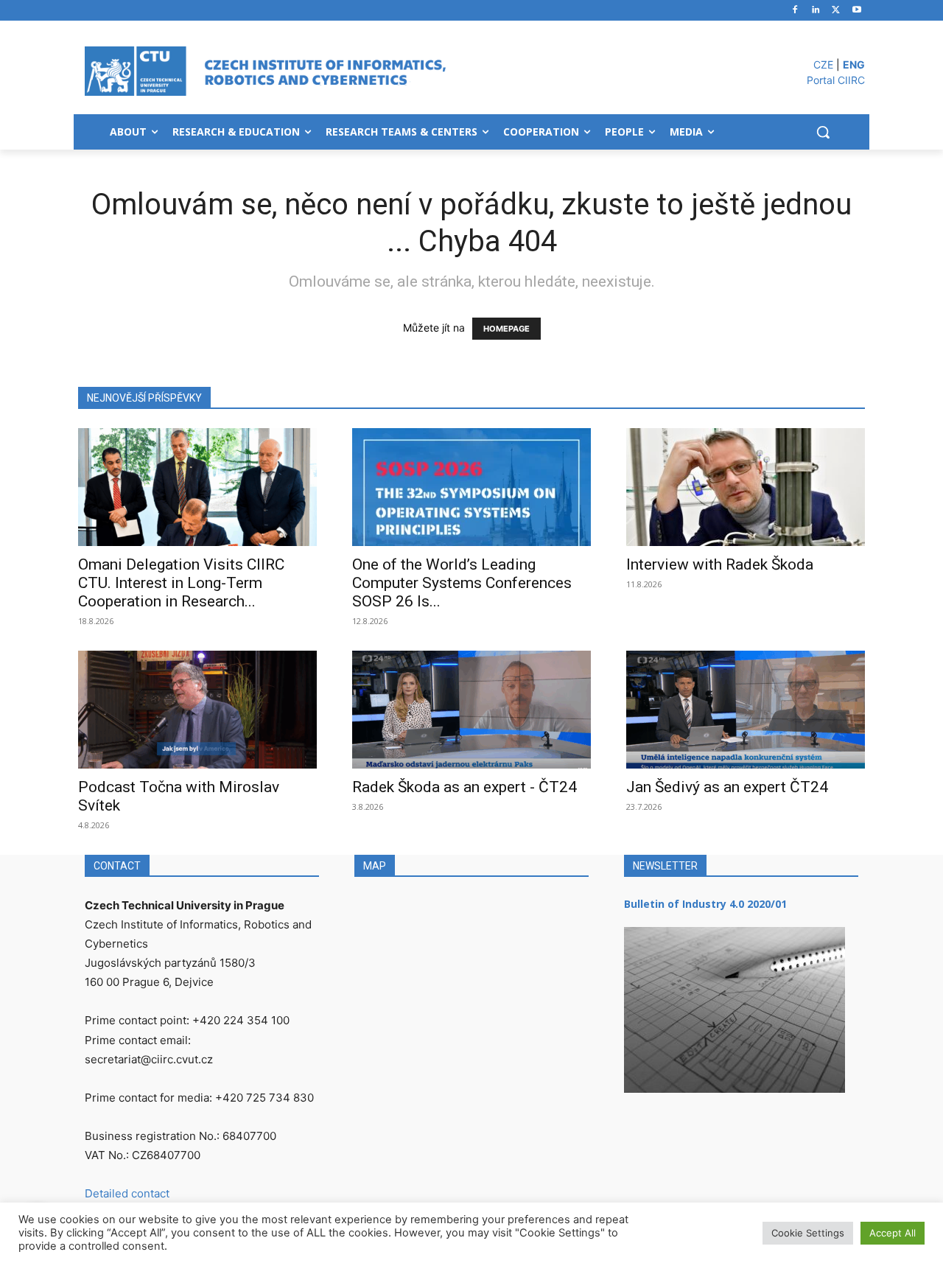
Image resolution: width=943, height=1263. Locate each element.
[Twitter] (835, 10)
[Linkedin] (815, 10)
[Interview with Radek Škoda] (745, 487)
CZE (823, 64)
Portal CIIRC (836, 80)
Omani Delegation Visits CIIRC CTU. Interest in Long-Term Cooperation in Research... (181, 583)
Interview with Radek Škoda (719, 564)
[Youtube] (856, 10)
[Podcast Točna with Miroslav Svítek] (197, 710)
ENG (854, 64)
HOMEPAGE (506, 328)
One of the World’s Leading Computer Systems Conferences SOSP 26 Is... (462, 583)
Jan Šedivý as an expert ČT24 (727, 787)
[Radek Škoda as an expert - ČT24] (471, 710)
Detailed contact (127, 1193)
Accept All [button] (892, 1233)
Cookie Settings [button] (807, 1233)
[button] (823, 132)
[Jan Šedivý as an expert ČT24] (745, 710)
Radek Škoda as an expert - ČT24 (464, 787)
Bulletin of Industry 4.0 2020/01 (705, 904)
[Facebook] (795, 10)
